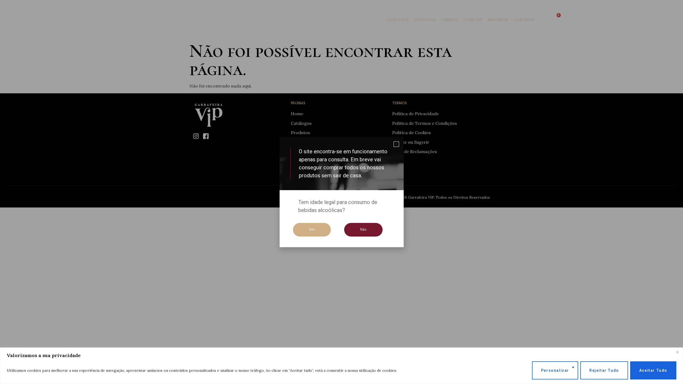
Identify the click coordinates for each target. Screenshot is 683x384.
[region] (341, 365)
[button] (396, 144)
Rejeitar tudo (604, 370)
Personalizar (555, 370)
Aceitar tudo (653, 370)
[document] (341, 192)
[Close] (677, 352)
